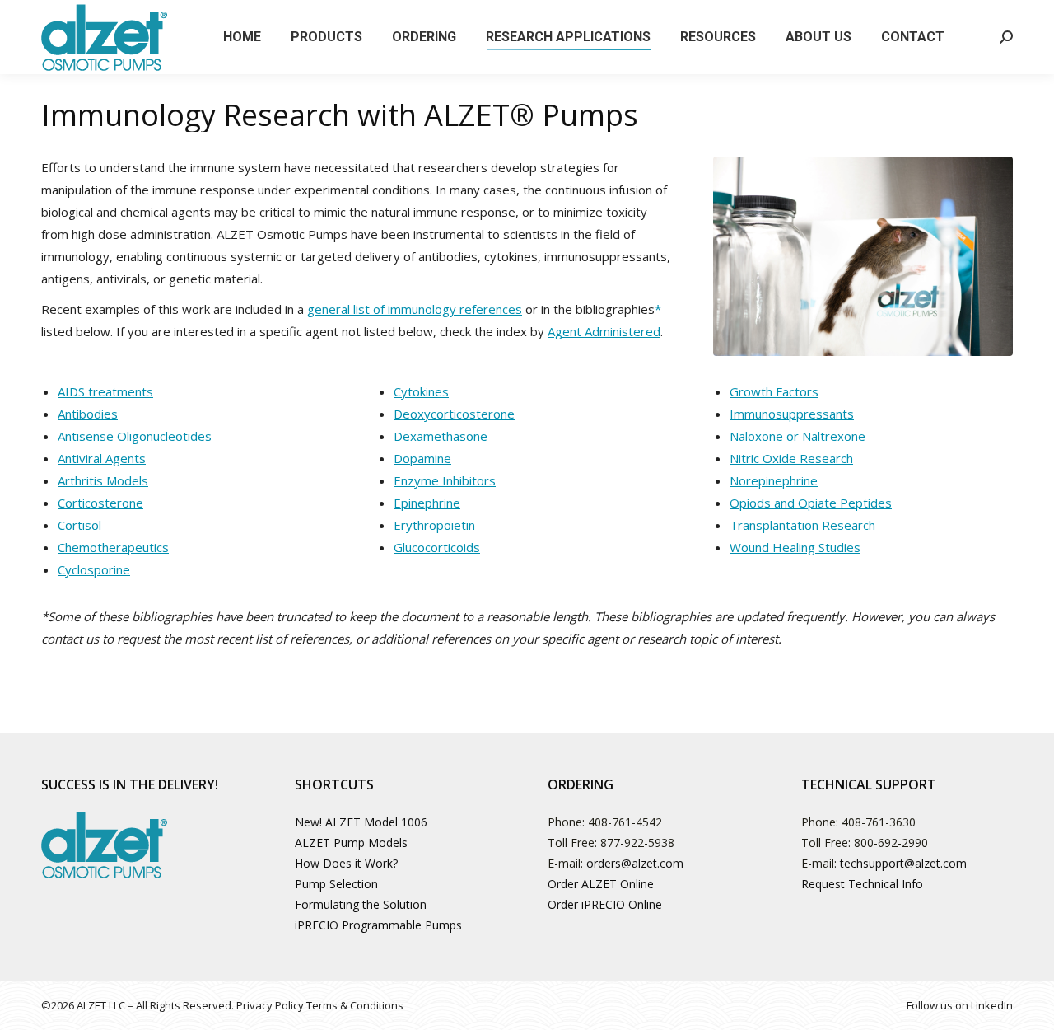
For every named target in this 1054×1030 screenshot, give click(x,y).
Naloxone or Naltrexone (797, 436)
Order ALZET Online (601, 884)
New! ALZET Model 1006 (361, 822)
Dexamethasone (440, 436)
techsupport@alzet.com (903, 863)
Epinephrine (427, 502)
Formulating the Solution (361, 904)
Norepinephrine (774, 480)
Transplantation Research (802, 525)
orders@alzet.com (634, 863)
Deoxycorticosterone (454, 413)
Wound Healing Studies (795, 547)
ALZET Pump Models (351, 842)
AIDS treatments (105, 391)
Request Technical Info (862, 884)
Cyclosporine (94, 569)
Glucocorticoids (437, 547)
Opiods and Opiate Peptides (811, 502)
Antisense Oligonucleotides (135, 436)
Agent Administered (604, 331)
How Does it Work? (346, 863)
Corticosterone (100, 502)
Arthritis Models (103, 480)
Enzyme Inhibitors (445, 480)
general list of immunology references (414, 309)
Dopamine (422, 458)
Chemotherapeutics (113, 547)
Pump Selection (336, 884)
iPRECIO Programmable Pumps (378, 925)
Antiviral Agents (102, 458)
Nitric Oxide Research (791, 458)
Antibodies (88, 413)
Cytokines (421, 391)
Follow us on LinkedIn (960, 1005)
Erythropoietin (434, 525)
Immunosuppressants (792, 413)
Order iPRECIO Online (605, 904)
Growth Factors (774, 391)
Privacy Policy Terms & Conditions (319, 1005)
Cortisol (79, 525)
